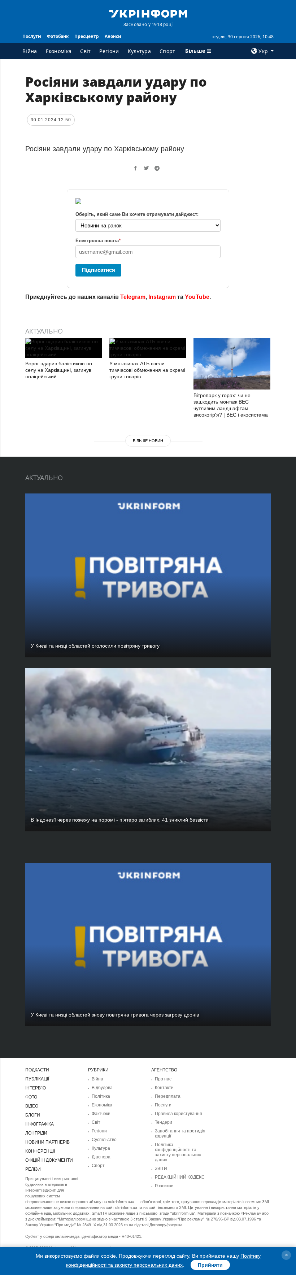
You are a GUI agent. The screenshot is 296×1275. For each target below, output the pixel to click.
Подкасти (37, 1069)
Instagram (162, 297)
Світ (85, 51)
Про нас (163, 1079)
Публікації (37, 1079)
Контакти (164, 1087)
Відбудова (102, 1087)
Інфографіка (39, 1124)
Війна (29, 51)
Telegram (132, 297)
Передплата (167, 1096)
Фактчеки (101, 1113)
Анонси (113, 36)
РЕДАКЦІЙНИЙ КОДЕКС (180, 1177)
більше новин (148, 441)
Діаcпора (101, 1156)
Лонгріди (36, 1133)
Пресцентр (86, 36)
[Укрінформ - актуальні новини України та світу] (148, 13)
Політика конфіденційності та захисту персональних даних (178, 1152)
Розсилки (164, 1185)
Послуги (31, 36)
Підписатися (98, 270)
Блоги (32, 1115)
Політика (101, 1096)
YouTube (197, 297)
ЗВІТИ (161, 1168)
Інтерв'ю (35, 1088)
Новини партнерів (47, 1142)
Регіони (109, 51)
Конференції (40, 1151)
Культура (139, 51)
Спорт (167, 51)
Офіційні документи (49, 1160)
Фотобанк (58, 36)
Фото (31, 1097)
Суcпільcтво (104, 1139)
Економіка (59, 51)
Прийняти (210, 1265)
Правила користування (178, 1113)
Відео (31, 1106)
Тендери (163, 1122)
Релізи (33, 1169)
